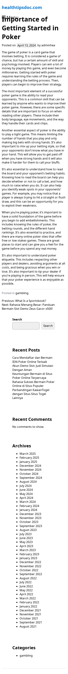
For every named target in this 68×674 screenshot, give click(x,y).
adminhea (48, 45)
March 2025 (28, 454)
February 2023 (29, 554)
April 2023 (26, 546)
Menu (12, 17)
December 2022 (30, 562)
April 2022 (26, 594)
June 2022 (26, 586)
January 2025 (28, 462)
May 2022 (26, 590)
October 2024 (29, 474)
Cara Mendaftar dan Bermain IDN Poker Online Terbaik (32, 360)
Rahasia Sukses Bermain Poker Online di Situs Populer (33, 384)
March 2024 (28, 502)
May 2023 (26, 542)
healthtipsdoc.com (22, 7)
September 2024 (31, 478)
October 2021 (29, 618)
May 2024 (26, 494)
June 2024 (26, 490)
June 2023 (26, 538)
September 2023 (31, 526)
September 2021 (31, 622)
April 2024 (26, 498)
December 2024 (30, 466)
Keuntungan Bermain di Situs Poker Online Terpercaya (32, 376)
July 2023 (26, 534)
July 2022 (26, 582)
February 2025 (29, 458)
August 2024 (28, 482)
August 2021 (28, 626)
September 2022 (31, 574)
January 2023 (28, 558)
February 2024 (29, 506)
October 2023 (29, 522)
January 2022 (28, 606)
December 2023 (30, 514)
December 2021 (30, 610)
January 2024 (28, 510)
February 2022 (29, 602)
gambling (21, 293)
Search (17, 319)
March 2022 (28, 598)
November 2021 (30, 614)
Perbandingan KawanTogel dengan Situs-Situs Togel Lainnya (30, 394)
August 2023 (28, 530)
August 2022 (28, 578)
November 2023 (30, 518)
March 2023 (28, 550)
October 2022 (29, 570)
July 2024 (26, 486)
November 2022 (30, 566)
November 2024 (30, 470)
